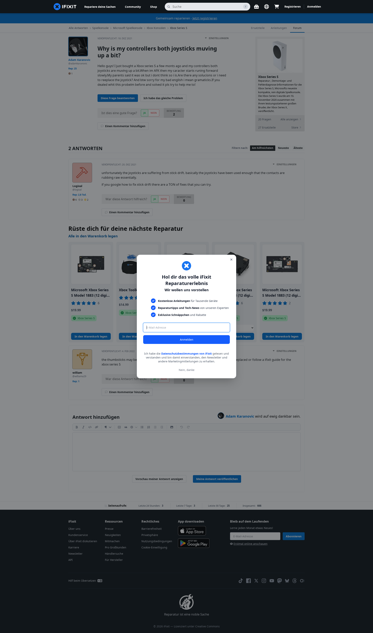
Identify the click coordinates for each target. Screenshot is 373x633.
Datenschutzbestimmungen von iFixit (186, 353)
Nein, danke (186, 370)
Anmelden (186, 339)
